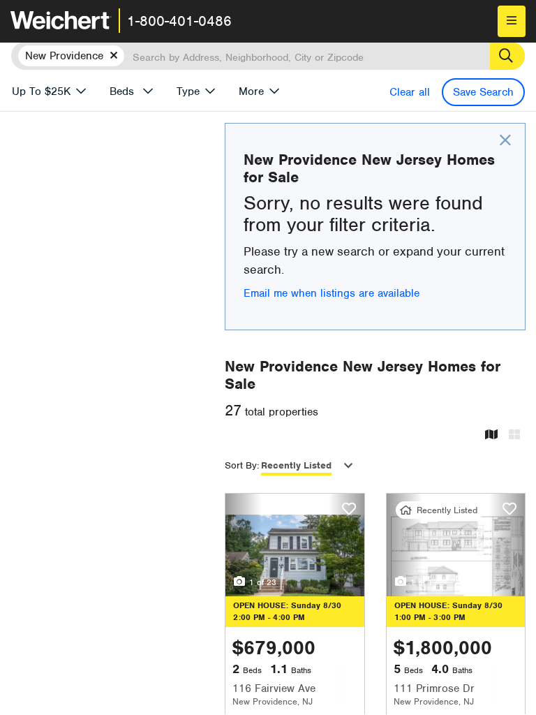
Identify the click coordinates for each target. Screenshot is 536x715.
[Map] (491, 435)
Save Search (483, 92)
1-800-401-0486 (179, 21)
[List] (514, 435)
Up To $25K (41, 91)
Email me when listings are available (331, 293)
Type (188, 91)
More (251, 91)
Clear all (409, 92)
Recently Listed (296, 465)
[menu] (512, 21)
